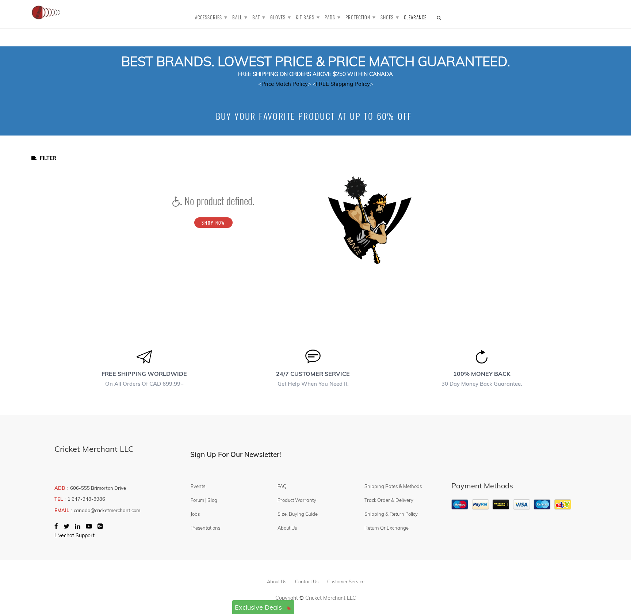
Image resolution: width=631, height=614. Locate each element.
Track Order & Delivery (388, 500)
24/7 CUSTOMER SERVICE (313, 373)
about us (276, 581)
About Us (287, 528)
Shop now (213, 223)
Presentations (205, 528)
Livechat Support (74, 535)
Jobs (195, 514)
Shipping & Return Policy (391, 514)
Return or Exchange (386, 528)
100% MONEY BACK (481, 373)
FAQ (282, 486)
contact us (306, 581)
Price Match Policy (284, 83)
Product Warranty (297, 500)
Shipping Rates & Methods (393, 486)
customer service (345, 581)
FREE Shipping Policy (343, 83)
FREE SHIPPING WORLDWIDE (144, 373)
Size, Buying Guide (298, 514)
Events (198, 486)
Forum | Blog (204, 500)
